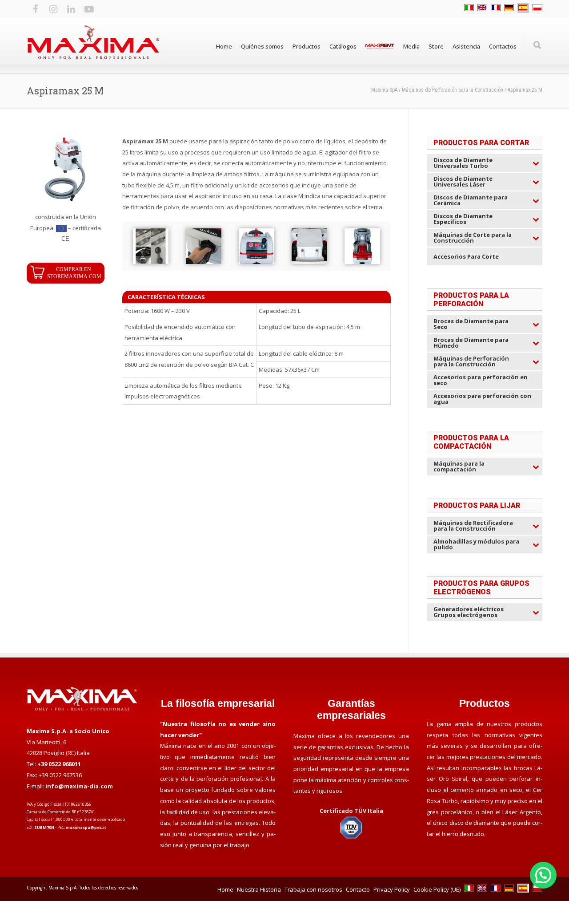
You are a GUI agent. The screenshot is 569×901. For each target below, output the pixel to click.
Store (436, 46)
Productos (307, 46)
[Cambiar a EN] (482, 8)
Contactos (503, 46)
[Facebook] (35, 9)
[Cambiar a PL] (537, 8)
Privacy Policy (391, 889)
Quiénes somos (262, 46)
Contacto (358, 889)
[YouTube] (89, 9)
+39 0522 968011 (59, 764)
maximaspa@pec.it (86, 827)
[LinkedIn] (71, 9)
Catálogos (343, 46)
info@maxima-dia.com (79, 786)
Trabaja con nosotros (313, 889)
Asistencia (466, 46)
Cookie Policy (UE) (437, 889)
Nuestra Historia (259, 889)
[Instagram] (53, 9)
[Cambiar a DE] (509, 8)
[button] (543, 875)
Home (224, 46)
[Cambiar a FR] (496, 8)
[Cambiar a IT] (469, 8)
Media (411, 46)
